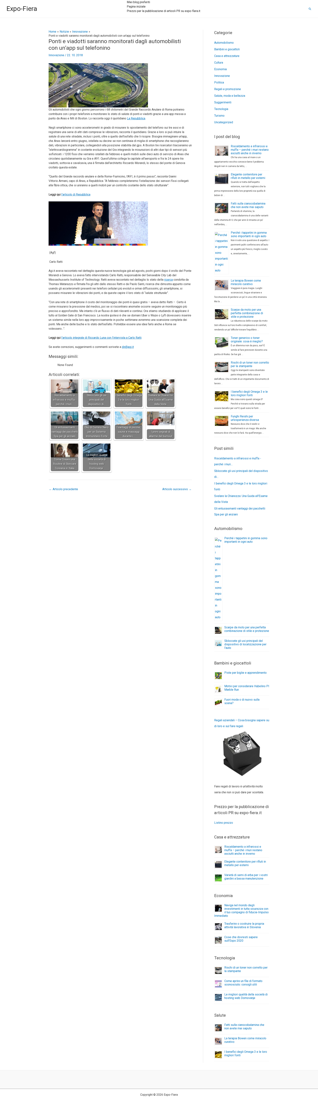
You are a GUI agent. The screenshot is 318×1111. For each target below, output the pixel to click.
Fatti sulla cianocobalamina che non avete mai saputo (248, 205)
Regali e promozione (227, 89)
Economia (220, 69)
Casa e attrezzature (226, 56)
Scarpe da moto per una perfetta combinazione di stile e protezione (247, 313)
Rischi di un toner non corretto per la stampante (250, 364)
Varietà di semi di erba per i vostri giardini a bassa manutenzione (246, 876)
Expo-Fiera (21, 9)
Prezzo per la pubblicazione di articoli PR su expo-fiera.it (163, 11)
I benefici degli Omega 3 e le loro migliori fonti (249, 393)
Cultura (218, 62)
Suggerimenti (222, 102)
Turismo (219, 115)
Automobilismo (224, 42)
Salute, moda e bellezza (229, 95)
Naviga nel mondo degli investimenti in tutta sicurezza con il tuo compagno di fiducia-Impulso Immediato (241, 911)
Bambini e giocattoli (227, 49)
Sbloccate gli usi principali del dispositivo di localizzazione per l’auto (245, 644)
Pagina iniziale (136, 6)
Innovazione (56, 55)
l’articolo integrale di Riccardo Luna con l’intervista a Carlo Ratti (101, 337)
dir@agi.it (128, 347)
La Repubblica (136, 118)
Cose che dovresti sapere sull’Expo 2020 (241, 938)
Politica (219, 82)
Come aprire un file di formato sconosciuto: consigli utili (243, 982)
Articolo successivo (177, 489)
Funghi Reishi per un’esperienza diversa (245, 418)
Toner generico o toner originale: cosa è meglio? (247, 339)
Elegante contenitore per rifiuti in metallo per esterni (248, 176)
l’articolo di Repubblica (75, 194)
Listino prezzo (223, 822)
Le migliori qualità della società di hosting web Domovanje (246, 996)
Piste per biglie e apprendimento (245, 672)
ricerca (168, 279)
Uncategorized (223, 122)
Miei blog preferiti (138, 2)
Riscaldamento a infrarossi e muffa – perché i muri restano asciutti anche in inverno (250, 149)
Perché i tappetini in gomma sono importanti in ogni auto (249, 234)
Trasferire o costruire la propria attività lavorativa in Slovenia (244, 925)
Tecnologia (221, 109)
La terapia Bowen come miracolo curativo (246, 282)
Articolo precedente (63, 489)
